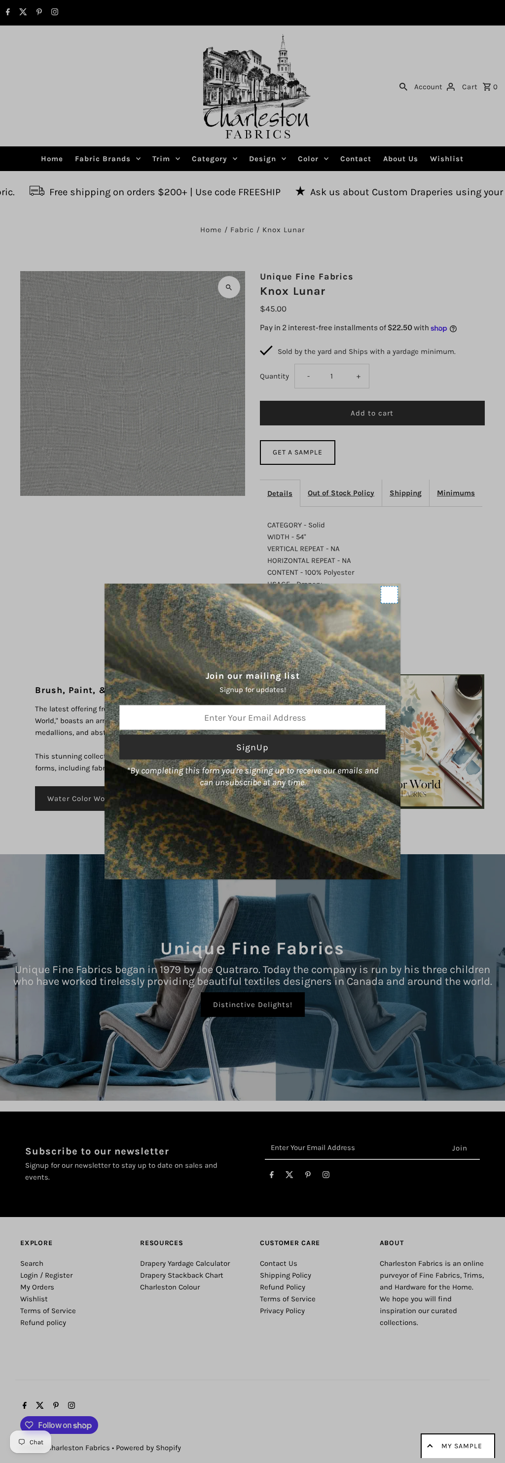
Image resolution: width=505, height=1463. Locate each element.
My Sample (461, 1446)
